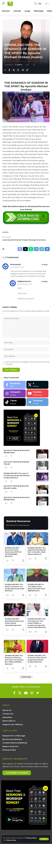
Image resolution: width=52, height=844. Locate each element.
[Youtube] (37, 393)
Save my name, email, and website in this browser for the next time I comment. (27, 363)
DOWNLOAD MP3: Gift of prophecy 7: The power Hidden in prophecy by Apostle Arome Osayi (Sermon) (37, 623)
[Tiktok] (15, 402)
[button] (44, 839)
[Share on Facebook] (9, 70)
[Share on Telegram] (23, 70)
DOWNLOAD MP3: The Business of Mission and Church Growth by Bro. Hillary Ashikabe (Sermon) (14, 660)
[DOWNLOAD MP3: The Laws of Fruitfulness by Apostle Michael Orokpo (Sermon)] (42, 476)
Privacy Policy (31, 838)
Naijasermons (24, 281)
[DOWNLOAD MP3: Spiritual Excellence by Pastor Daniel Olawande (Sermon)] (14, 609)
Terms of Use (11, 840)
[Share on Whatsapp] (18, 70)
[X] (37, 385)
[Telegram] (37, 402)
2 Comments (8, 65)
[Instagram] (15, 393)
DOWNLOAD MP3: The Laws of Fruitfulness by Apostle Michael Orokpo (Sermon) (17, 475)
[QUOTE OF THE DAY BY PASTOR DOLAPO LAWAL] (42, 489)
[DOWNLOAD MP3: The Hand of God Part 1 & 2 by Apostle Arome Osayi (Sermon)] (14, 575)
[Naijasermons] (10, 3)
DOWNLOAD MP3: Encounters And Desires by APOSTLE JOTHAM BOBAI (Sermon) (13, 552)
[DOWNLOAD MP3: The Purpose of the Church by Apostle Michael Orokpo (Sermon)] (37, 646)
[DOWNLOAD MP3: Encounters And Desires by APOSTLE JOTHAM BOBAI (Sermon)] (14, 538)
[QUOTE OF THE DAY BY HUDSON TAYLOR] (42, 465)
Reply (45, 265)
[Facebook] (15, 385)
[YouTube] (25, 693)
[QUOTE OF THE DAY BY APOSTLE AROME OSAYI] (42, 453)
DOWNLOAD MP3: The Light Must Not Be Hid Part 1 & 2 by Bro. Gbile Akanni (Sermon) (37, 551)
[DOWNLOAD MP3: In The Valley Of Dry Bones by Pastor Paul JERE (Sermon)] (37, 575)
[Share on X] (14, 70)
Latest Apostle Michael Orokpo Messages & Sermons (24, 240)
